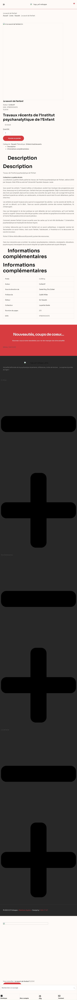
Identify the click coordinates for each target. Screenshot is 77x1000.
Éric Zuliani (51, 289)
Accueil (5, 16)
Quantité (6, 129)
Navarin (17, 16)
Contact (61, 998)
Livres (11, 16)
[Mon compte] (21, 996)
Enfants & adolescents (34, 144)
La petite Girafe (44, 305)
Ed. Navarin (43, 300)
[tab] (40, 146)
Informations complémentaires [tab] (25, 253)
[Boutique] (2, 996)
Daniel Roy (43, 289)
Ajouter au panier (14, 138)
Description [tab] (22, 158)
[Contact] (59, 996)
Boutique (4, 998)
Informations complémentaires (18, 149)
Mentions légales (25, 910)
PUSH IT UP (43, 910)
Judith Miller (43, 295)
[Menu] (4, 4)
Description (11, 146)
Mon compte (24, 998)
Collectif (12, 105)
